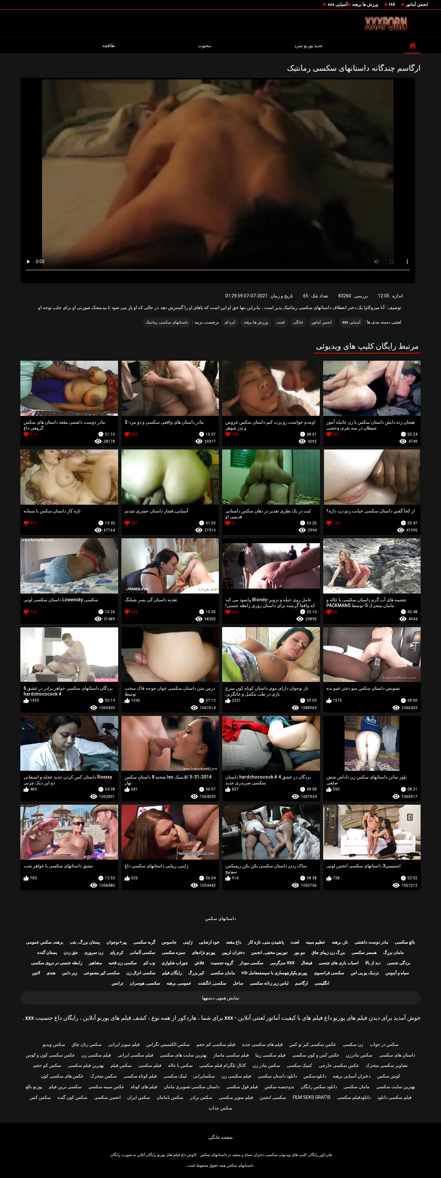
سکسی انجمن (273, 1097)
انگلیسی (321, 983)
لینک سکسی (175, 1076)
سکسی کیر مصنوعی (102, 972)
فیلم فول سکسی (242, 1086)
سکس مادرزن (359, 1055)
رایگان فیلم (172, 972)
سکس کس (40, 1097)
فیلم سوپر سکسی (236, 1097)
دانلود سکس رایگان (319, 1086)
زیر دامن (69, 972)
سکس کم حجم (47, 1065)
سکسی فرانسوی (329, 972)
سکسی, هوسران (145, 983)
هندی (51, 972)
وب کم (149, 962)
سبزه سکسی (173, 952)
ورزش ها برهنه (365, 4)
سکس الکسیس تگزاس (168, 1044)
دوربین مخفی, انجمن (269, 952)
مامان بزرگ (393, 952)
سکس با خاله (180, 1065)
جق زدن (71, 952)
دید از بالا (373, 962)
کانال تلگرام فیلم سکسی (222, 1065)
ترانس (117, 983)
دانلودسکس (314, 1076)
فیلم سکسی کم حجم (215, 1044)
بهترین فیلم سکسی (86, 1065)
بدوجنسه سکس (279, 1086)
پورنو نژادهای (203, 952)
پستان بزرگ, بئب (85, 942)
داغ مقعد (233, 942)
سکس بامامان (170, 1097)
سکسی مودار (251, 962)
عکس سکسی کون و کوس (50, 1055)
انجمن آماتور (417, 4)
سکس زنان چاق (87, 1044)
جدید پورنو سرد (308, 45)
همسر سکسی (364, 952)
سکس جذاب (220, 1108)
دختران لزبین (233, 952)
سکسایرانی (204, 1076)
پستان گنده (47, 952)
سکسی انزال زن (141, 972)
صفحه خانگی (220, 1137)
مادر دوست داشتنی (371, 942)
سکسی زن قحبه (122, 962)
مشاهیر (95, 962)
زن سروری (93, 952)
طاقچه (108, 45)
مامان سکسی (222, 972)
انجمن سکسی (107, 1097)
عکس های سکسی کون (62, 1076)
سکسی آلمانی (142, 952)
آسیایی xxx (338, 4)
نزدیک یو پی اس (365, 972)
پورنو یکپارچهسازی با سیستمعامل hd (274, 972)
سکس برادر (201, 1097)
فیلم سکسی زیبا (270, 1055)
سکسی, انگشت (212, 983)
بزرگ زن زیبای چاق (328, 952)
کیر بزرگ (196, 972)
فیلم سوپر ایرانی (124, 1044)
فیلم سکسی (149, 1065)
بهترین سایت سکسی (395, 1086)
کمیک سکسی (299, 1065)
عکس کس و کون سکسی (315, 1055)
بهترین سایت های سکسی (183, 1055)
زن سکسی (353, 1044)
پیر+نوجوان (117, 942)
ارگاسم (301, 983)
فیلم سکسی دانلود (394, 1097)
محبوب (204, 45)
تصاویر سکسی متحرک (386, 1065)
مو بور (299, 952)
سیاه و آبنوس (397, 972)
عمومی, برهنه (179, 983)
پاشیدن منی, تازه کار (266, 942)
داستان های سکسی (397, 1055)
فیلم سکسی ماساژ (231, 1055)
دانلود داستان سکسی (277, 1076)
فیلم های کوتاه (144, 1086)
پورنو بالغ (34, 1086)
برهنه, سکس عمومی (44, 942)
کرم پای (116, 952)
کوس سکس (388, 1076)
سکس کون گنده (72, 1097)
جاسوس (169, 942)
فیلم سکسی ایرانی (135, 1055)
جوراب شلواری (174, 962)
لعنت (280, 322)
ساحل (238, 983)
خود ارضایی (209, 942)
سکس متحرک (103, 1076)
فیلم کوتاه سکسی (140, 1076)
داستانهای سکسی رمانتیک (167, 322)
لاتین (36, 972)
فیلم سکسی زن (96, 1055)
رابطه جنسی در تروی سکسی (56, 962)
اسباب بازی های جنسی (339, 962)
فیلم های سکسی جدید (262, 1044)
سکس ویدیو (54, 1044)
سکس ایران (138, 1097)
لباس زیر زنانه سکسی (269, 983)
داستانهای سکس (220, 918)
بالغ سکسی (405, 942)
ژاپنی (187, 942)
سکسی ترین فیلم (65, 1086)
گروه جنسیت (221, 962)
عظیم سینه (315, 942)
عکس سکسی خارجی (339, 1065)
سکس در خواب (384, 1044)
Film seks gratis (312, 1097)
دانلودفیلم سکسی (354, 1097)
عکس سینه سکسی (106, 1086)
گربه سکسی (144, 942)
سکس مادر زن (266, 1065)
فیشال (306, 962)
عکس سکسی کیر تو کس (312, 1044)
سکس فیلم (121, 1065)
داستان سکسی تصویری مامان (192, 1086)
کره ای (229, 322)
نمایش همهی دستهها (220, 997)
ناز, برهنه (340, 942)
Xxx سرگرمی (282, 962)
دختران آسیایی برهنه (352, 1076)
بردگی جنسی (398, 962)
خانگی (298, 322)
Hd (392, 4)
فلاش (199, 962)
